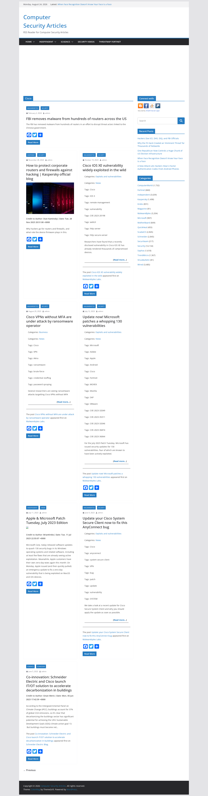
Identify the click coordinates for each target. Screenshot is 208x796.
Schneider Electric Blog (37, 744)
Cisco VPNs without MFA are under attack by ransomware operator (49, 321)
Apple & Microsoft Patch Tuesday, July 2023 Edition (47, 520)
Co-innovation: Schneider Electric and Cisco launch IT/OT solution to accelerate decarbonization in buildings (49, 684)
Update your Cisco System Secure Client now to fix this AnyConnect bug (105, 522)
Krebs (43, 508)
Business (43, 332)
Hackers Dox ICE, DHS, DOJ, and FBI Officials (158, 138)
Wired (140, 264)
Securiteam (143, 241)
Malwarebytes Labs (92, 279)
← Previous (29, 770)
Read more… (120, 259)
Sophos (141, 250)
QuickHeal (142, 227)
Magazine (142, 208)
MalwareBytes (32, 108)
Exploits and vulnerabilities (108, 176)
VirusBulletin (144, 260)
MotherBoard (144, 222)
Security (45, 108)
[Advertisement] (104, 66)
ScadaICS (65, 41)
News (98, 183)
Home (29, 41)
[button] (33, 42)
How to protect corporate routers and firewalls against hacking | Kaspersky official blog (49, 172)
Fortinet (141, 190)
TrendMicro (143, 255)
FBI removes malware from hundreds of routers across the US (76, 118)
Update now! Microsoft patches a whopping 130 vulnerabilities (102, 321)
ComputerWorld (145, 185)
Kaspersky (31, 155)
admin (47, 113)
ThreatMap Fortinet (110, 41)
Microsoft (142, 218)
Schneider (41, 666)
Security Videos (86, 41)
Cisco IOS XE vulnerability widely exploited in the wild (104, 167)
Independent (46, 41)
